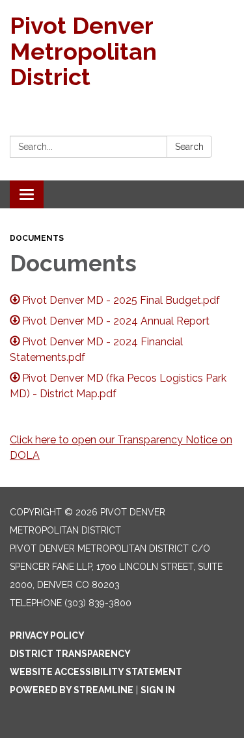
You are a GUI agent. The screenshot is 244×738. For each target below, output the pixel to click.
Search (189, 146)
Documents (37, 238)
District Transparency (70, 653)
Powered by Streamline (71, 690)
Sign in (158, 690)
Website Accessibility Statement (96, 672)
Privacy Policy (47, 635)
